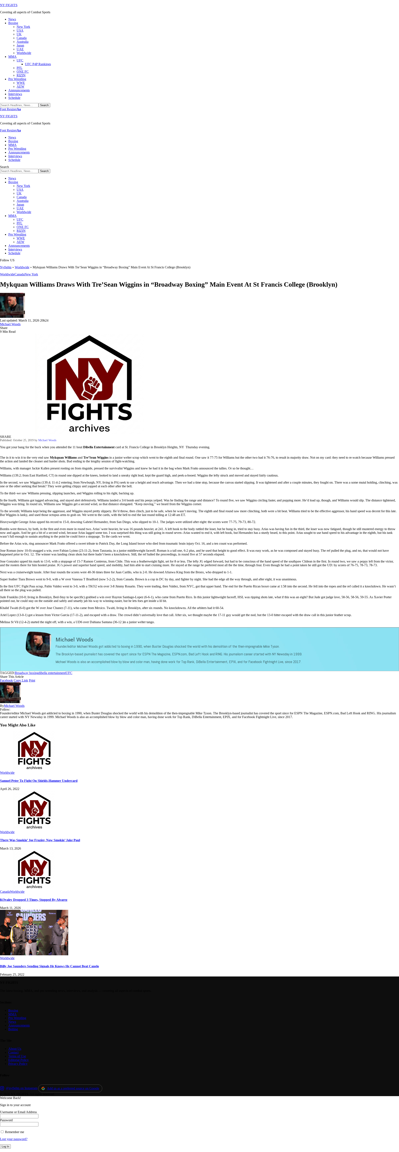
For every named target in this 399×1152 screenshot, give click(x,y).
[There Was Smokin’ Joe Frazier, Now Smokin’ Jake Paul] (34, 828)
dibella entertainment (52, 673)
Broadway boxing (26, 673)
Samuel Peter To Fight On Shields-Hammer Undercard (39, 780)
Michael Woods (10, 324)
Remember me (14, 1132)
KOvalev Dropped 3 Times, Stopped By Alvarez (33, 899)
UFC (69, 673)
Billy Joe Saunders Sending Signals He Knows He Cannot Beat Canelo (49, 966)
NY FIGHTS (8, 5)
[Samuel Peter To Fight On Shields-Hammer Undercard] (34, 769)
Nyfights (5, 267)
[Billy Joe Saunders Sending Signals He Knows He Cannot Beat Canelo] (34, 954)
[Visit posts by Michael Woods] (12, 316)
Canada (20, 274)
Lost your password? (13, 1139)
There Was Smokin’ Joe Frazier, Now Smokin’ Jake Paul (40, 840)
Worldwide (22, 267)
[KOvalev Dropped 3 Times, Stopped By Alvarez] (34, 888)
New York (31, 274)
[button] (10, 109)
